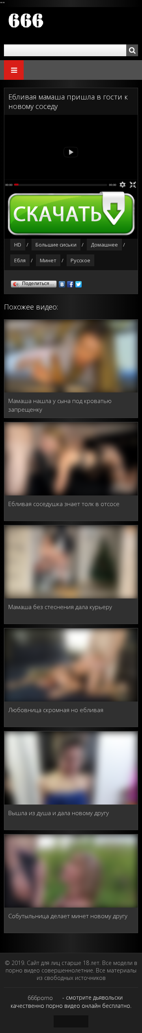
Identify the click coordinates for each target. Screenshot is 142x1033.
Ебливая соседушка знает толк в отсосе (64, 504)
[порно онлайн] (51, 25)
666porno (40, 998)
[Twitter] (79, 282)
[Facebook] (70, 282)
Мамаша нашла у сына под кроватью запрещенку (60, 405)
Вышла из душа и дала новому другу (58, 813)
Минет (48, 260)
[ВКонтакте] (62, 282)
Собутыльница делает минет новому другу (67, 916)
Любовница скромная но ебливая (55, 710)
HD (17, 244)
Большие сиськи (56, 244)
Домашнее (104, 244)
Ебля (20, 260)
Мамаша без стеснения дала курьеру (60, 607)
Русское (80, 260)
